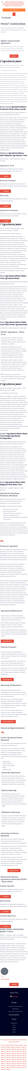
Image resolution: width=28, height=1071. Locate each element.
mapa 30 (18, 1055)
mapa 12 (3, 1049)
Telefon (2, 976)
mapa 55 (18, 1065)
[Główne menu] (14, 14)
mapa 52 (3, 1065)
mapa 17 (3, 1051)
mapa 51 (24, 1063)
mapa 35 (18, 1057)
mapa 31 (24, 1055)
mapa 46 (24, 1061)
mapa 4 (16, 1045)
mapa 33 (8, 1057)
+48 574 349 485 (5, 979)
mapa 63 (8, 1069)
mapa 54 (13, 1065)
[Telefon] (4, 971)
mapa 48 (8, 1063)
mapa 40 (18, 1059)
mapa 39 (13, 1059)
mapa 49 (13, 1063)
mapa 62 (3, 1069)
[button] (14, 10)
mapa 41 (24, 1059)
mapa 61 (24, 1067)
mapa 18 (8, 1051)
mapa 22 (3, 1053)
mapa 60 (18, 1067)
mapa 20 (18, 1051)
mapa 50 (18, 1063)
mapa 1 (2, 1045)
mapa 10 (18, 1047)
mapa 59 (13, 1067)
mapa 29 (13, 1055)
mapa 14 (13, 1049)
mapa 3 (12, 1045)
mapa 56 (24, 1065)
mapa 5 (21, 1045)
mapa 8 (9, 1047)
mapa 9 (13, 1047)
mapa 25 (18, 1053)
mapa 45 (18, 1061)
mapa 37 (3, 1059)
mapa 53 (8, 1065)
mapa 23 (8, 1053)
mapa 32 (3, 1057)
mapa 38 (8, 1059)
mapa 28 (8, 1055)
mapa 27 (3, 1055)
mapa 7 (4, 1047)
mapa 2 (7, 1045)
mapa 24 (13, 1053)
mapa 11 (23, 1047)
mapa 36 (24, 1057)
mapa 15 (18, 1049)
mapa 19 (13, 1051)
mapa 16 (24, 1049)
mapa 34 (13, 1057)
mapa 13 (8, 1049)
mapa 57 (3, 1067)
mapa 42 (3, 1061)
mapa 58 (8, 1067)
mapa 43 (8, 1061)
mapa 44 (13, 1061)
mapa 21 (24, 1051)
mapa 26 (24, 1053)
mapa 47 (3, 1063)
